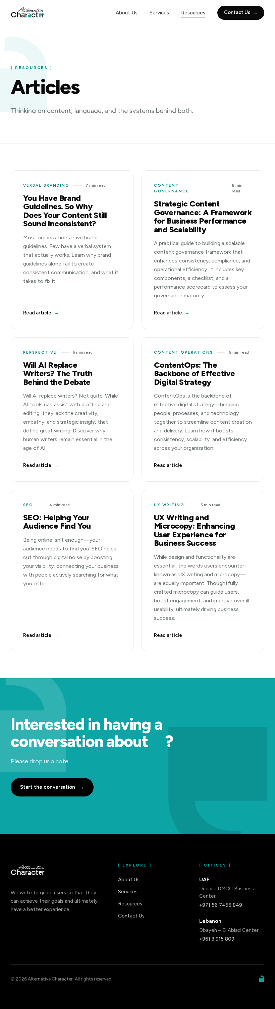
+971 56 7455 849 (220, 905)
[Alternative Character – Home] (28, 12)
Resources (193, 13)
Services (159, 13)
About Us (127, 13)
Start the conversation (52, 787)
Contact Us (241, 12)
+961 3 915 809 (216, 939)
